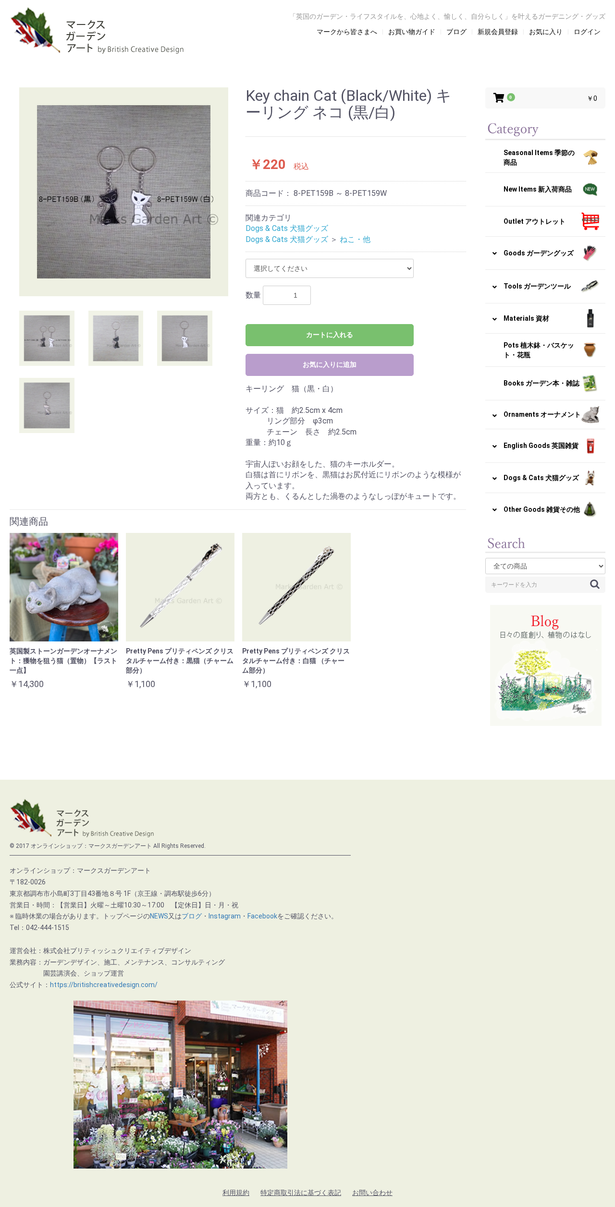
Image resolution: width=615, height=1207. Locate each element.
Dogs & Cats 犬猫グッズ (287, 228)
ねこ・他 (355, 239)
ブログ (192, 916)
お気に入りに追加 (330, 364)
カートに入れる (329, 334)
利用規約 (235, 1192)
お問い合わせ (372, 1192)
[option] (123, 191)
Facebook (262, 916)
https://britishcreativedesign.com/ (104, 985)
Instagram (225, 916)
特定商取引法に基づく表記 (300, 1192)
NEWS (159, 916)
